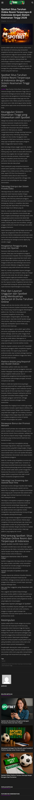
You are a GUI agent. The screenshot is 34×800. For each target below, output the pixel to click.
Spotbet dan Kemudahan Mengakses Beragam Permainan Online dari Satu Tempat (15, 722)
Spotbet (4, 21)
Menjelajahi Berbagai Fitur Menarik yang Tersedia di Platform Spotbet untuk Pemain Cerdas (17, 749)
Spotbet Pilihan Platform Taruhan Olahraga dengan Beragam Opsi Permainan (16, 776)
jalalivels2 (4, 686)
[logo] (17, 2)
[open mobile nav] (2, 3)
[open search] (32, 3)
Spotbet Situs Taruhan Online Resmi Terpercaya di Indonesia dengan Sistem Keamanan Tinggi (16, 664)
